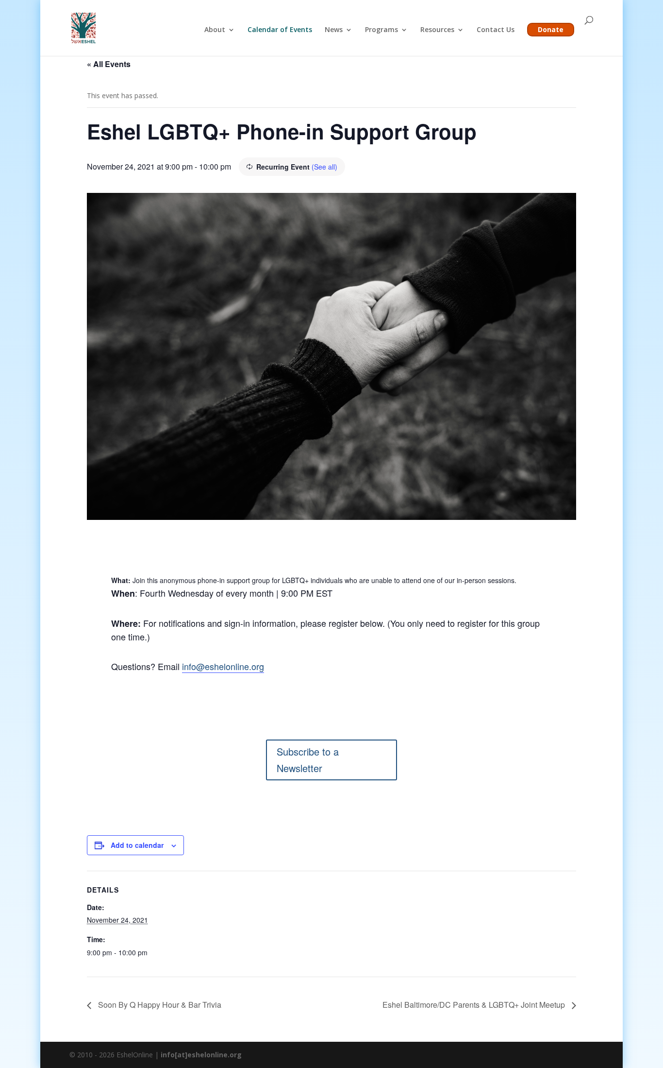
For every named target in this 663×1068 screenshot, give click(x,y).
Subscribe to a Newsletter (308, 759)
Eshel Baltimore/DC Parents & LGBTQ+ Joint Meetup (474, 1004)
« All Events (109, 63)
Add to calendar (137, 845)
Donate (551, 29)
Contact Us (495, 30)
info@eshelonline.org (223, 666)
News (334, 30)
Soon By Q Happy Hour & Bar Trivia (158, 1004)
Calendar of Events (280, 30)
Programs (381, 30)
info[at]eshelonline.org (201, 1054)
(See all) (324, 167)
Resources (437, 30)
